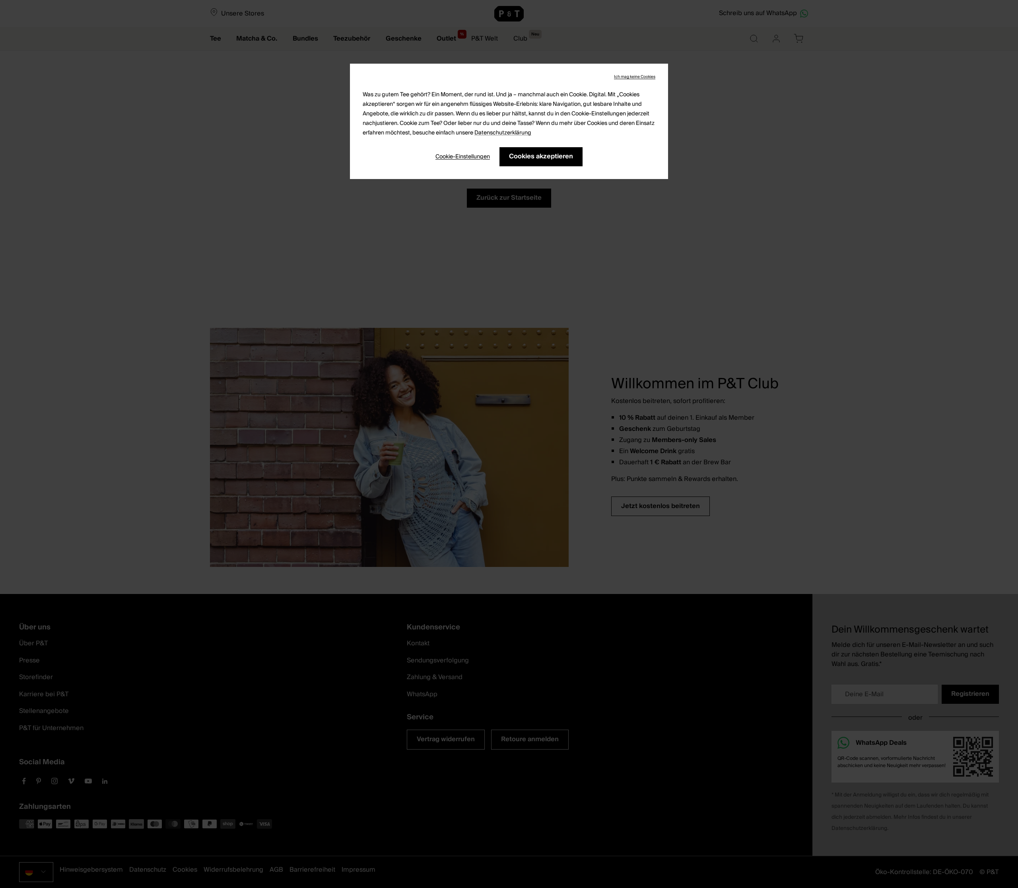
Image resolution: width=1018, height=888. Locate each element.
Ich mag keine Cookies (634, 76)
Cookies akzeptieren (541, 156)
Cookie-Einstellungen (462, 157)
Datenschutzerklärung (502, 133)
